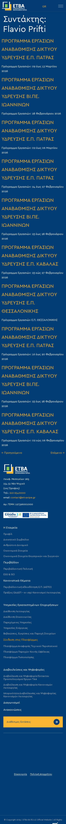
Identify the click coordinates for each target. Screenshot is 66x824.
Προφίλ (7, 534)
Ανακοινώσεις (12, 709)
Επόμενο (57, 453)
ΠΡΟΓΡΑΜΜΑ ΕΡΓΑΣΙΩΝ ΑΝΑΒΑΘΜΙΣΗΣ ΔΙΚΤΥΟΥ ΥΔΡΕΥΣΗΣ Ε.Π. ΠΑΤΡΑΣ (29, 49)
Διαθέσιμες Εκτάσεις (19, 722)
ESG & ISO (9, 574)
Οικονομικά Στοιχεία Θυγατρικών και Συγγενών (31, 556)
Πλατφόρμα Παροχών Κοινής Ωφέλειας (26, 652)
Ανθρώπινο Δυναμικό (15, 545)
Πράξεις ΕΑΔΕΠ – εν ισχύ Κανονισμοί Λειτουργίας (32, 592)
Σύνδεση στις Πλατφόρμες (20, 640)
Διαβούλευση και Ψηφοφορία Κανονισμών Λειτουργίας (27, 686)
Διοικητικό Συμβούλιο (16, 539)
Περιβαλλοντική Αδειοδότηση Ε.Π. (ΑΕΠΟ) (27, 587)
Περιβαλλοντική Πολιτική (18, 569)
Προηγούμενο (12, 453)
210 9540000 (17, 493)
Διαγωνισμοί (11, 702)
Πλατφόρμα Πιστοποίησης (18, 657)
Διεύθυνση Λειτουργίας (16, 611)
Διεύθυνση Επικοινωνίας (17, 617)
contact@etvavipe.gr (23, 497)
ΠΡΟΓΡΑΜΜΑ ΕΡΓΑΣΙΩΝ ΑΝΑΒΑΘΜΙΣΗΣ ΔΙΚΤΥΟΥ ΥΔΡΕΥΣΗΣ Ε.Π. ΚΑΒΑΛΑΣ (30, 256)
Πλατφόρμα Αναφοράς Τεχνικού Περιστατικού (30, 646)
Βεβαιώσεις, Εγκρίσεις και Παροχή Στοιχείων (29, 633)
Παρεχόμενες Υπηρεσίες (17, 622)
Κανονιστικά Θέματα (16, 580)
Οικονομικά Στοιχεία (15, 550)
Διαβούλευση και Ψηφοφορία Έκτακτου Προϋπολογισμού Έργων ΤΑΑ (26, 677)
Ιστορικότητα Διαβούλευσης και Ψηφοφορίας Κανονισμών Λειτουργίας (29, 695)
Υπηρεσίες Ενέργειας (15, 628)
